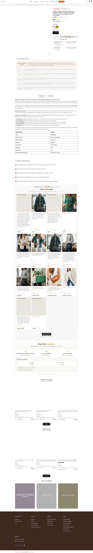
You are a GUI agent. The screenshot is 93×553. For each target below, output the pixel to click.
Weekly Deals (65, 529)
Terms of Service (50, 525)
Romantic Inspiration (67, 523)
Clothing (46, 1)
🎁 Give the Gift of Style (19, 539)
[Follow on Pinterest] (22, 545)
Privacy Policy (49, 523)
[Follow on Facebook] (16, 545)
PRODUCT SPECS (50, 96)
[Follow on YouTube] (24, 545)
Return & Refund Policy (51, 519)
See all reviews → (31, 417)
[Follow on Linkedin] (20, 545)
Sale (51, 1)
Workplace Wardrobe (67, 521)
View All (46, 424)
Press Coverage (34, 523)
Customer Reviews (34, 525)
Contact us (17, 519)
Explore (30, 1)
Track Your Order (18, 521)
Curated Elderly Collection (68, 527)
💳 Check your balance (19, 541)
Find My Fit (61, 1)
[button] (61, 462)
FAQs (16, 523)
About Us (55, 1)
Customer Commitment (35, 527)
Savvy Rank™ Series (67, 531)
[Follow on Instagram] (18, 545)
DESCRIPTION (41, 96)
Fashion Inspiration (66, 519)
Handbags (36, 1)
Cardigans (41, 1)
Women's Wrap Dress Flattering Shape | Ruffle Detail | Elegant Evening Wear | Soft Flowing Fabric (68, 411)
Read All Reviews (46, 334)
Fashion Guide (66, 525)
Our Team (33, 519)
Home (16, 4)
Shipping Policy (50, 521)
